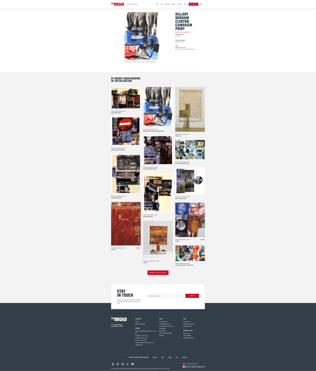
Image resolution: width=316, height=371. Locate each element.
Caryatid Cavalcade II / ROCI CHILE (184, 265)
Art (162, 4)
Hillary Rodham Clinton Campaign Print (153, 131)
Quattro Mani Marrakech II (150, 169)
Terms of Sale (147, 368)
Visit (157, 4)
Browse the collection (158, 272)
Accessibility (162, 328)
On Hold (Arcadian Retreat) (182, 163)
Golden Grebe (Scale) (181, 198)
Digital (155, 357)
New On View (186, 321)
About (173, 4)
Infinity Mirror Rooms (164, 324)
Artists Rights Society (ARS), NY (151, 61)
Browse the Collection (188, 324)
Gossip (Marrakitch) (116, 198)
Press (169, 357)
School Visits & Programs (165, 333)
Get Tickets (193, 4)
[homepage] (117, 4)
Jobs (162, 357)
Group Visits (162, 331)
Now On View (186, 333)
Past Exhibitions (187, 335)
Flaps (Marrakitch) (148, 216)
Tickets (138, 319)
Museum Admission (140, 324)
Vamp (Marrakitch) (116, 113)
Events (167, 4)
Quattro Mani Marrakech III (118, 150)
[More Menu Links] (200, 4)
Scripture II (178, 136)
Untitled (113, 249)
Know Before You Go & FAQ (166, 326)
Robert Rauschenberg (182, 32)
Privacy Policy (167, 368)
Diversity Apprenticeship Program (139, 357)
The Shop (161, 335)
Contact (184, 357)
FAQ (177, 357)
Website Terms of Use (138, 368)
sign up (192, 296)
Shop (179, 4)
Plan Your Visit (163, 321)
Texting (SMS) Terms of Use (157, 368)
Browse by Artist (187, 326)
